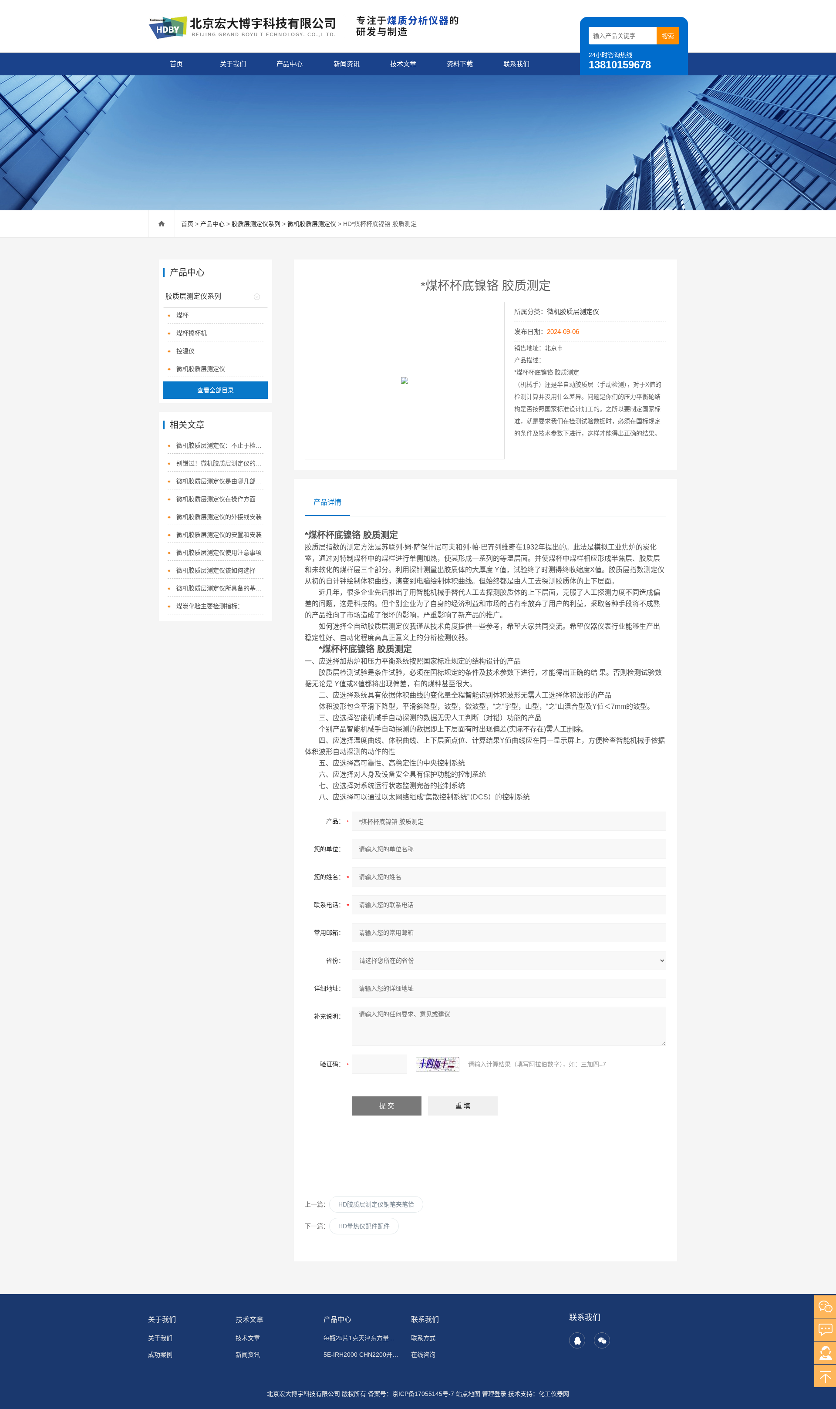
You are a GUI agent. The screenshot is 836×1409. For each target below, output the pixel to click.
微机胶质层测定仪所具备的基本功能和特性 (219, 588)
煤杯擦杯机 (191, 333)
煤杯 (182, 315)
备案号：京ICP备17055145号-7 (411, 1393)
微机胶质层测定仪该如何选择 (216, 570)
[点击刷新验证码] (437, 1064)
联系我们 (516, 63)
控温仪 (185, 350)
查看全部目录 (215, 390)
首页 (176, 63)
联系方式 (423, 1338)
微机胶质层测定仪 (311, 223)
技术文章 (403, 63)
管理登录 (494, 1393)
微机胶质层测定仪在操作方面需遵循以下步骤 (219, 499)
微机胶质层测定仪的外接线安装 (219, 516)
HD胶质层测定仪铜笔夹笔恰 (376, 1204)
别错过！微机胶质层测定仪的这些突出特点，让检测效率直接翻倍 (219, 463)
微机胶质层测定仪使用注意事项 (219, 552)
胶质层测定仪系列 (256, 223)
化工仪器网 (554, 1393)
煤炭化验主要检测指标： (209, 606)
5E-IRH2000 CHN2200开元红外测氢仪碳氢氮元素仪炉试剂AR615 (362, 1354)
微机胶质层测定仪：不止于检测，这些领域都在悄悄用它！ (219, 445)
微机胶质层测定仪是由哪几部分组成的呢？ (219, 481)
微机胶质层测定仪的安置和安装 (219, 534)
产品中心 (289, 63)
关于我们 (233, 63)
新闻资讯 (347, 63)
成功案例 (160, 1354)
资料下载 (460, 63)
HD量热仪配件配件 (364, 1226)
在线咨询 (423, 1354)
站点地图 (468, 1393)
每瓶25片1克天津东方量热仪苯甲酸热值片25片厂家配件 (362, 1338)
